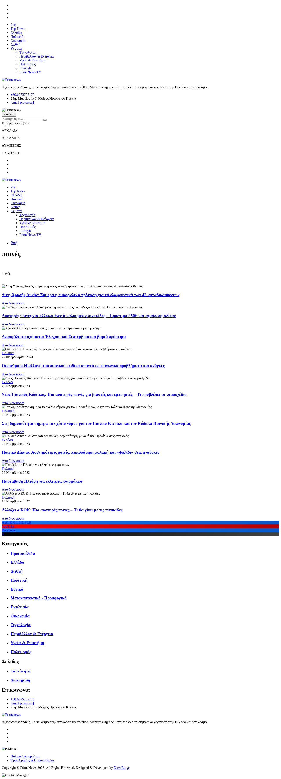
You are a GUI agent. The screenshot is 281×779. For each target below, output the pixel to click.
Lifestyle (25, 68)
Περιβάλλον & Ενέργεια (36, 56)
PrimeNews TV (30, 72)
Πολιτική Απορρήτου (25, 756)
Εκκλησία (20, 607)
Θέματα (16, 48)
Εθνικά (17, 589)
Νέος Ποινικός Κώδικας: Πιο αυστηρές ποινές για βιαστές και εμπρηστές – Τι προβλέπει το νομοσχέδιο (94, 394)
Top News (18, 29)
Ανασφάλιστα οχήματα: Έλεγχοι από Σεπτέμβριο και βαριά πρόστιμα (64, 336)
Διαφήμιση (20, 680)
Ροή (13, 25)
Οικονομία (18, 40)
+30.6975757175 (22, 94)
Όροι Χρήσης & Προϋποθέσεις (32, 760)
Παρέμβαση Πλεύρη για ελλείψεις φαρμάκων (42, 481)
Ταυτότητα (21, 671)
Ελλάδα (16, 32)
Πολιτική (17, 36)
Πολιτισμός (27, 64)
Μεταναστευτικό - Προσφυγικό (39, 598)
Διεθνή (15, 44)
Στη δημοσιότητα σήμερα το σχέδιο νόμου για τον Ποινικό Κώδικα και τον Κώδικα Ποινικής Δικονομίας (96, 423)
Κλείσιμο (9, 114)
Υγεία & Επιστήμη (32, 60)
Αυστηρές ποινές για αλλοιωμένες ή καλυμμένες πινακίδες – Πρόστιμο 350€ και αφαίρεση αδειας (89, 315)
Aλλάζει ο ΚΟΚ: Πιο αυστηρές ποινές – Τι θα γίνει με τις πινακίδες (62, 510)
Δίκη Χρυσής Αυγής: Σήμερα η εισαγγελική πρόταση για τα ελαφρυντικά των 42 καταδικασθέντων (90, 295)
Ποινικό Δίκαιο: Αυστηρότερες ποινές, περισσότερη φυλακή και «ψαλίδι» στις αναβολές (80, 452)
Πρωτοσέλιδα (23, 553)
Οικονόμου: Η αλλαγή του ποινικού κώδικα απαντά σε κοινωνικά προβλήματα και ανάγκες (83, 365)
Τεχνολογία (27, 52)
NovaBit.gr (121, 768)
